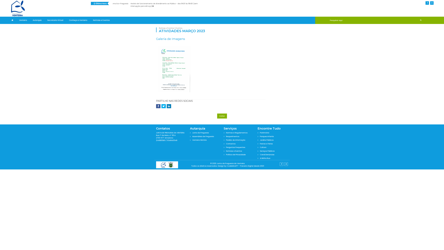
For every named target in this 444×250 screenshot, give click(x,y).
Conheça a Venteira (78, 20)
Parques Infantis (267, 136)
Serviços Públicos (267, 151)
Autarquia (37, 20)
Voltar (222, 116)
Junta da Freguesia (200, 132)
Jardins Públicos (267, 140)
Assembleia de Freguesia (203, 136)
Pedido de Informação (235, 140)
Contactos (231, 143)
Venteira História (199, 140)
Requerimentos (232, 136)
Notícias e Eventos (101, 20)
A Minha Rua (265, 158)
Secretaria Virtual (55, 20)
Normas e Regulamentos (237, 132)
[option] (174, 70)
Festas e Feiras (266, 143)
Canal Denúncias (267, 154)
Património (264, 132)
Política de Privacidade (236, 154)
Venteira (23, 20)
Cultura (263, 147)
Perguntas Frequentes (235, 147)
